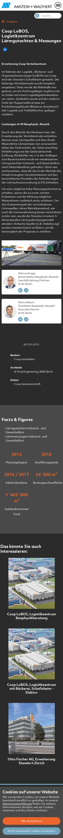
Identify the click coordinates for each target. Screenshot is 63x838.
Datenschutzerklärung (17, 803)
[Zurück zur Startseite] (27, 5)
